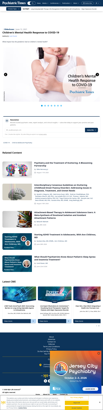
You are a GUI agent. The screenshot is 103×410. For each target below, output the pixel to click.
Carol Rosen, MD (42, 263)
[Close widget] (98, 353)
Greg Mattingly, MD (75, 200)
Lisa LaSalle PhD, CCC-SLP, (63, 196)
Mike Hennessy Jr (42, 169)
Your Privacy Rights (76, 398)
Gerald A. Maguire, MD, (44, 194)
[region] (51, 402)
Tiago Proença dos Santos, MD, (69, 198)
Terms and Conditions (51, 346)
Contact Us (51, 342)
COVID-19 (6, 143)
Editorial (51, 344)
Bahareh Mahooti (42, 222)
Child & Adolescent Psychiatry (22, 143)
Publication (66, 3)
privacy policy (43, 134)
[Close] (100, 402)
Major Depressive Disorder (89, 9)
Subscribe (90, 130)
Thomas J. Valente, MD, (80, 196)
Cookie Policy (22, 408)
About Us (46, 394)
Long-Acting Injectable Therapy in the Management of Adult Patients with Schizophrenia (55, 9)
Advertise (51, 339)
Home (38, 394)
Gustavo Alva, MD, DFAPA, (59, 200)
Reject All (77, 403)
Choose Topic (12, 9)
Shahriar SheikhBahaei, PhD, (79, 194)
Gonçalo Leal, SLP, (87, 198)
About (51, 337)
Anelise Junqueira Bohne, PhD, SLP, (47, 198)
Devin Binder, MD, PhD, (42, 200)
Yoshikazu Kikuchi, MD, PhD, (44, 196)
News (39, 3)
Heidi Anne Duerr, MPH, (61, 194)
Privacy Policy (51, 349)
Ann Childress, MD (61, 241)
